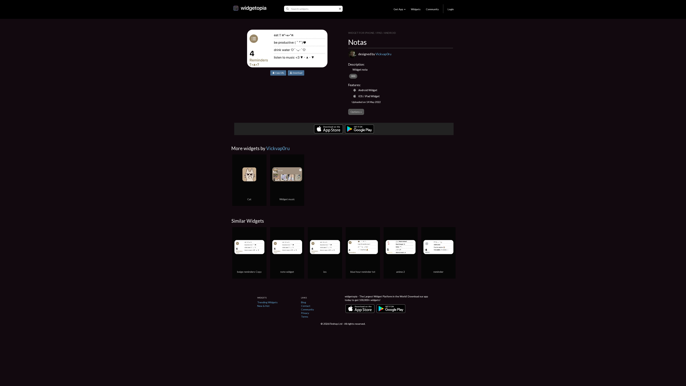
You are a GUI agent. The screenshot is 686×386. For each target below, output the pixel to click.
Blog (303, 302)
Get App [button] (398, 9)
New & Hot (263, 305)
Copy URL (279, 72)
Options (355, 111)
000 (353, 76)
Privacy (305, 313)
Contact (305, 305)
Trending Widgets (267, 302)
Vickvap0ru (383, 54)
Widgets (416, 9)
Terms (304, 316)
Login (451, 9)
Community (432, 9)
